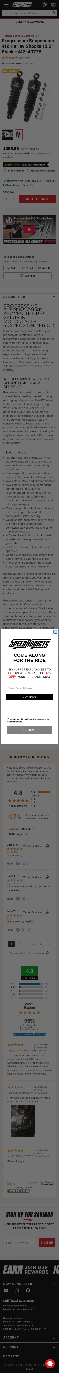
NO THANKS (30, 730)
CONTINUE (30, 696)
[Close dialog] (55, 632)
